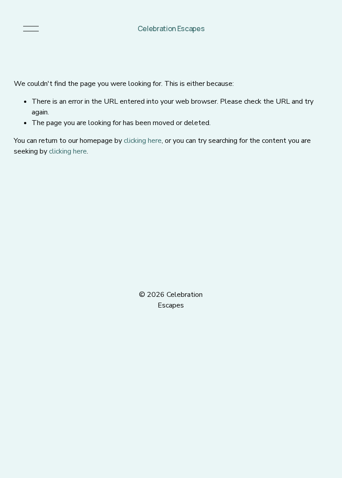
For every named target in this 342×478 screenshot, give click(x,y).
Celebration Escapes (171, 28)
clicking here (143, 141)
